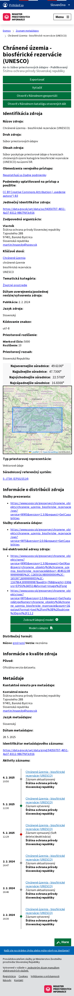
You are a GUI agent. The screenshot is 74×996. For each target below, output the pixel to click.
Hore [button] (65, 942)
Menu (60, 17)
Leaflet (35, 451)
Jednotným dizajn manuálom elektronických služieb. (31, 969)
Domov (7, 30)
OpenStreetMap (50, 452)
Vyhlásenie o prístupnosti (45, 976)
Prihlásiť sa (16, 5)
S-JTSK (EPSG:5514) (15, 479)
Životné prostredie (15, 285)
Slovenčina (58, 5)
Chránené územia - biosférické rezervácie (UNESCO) (45, 773)
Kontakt (18, 980)
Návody (7, 980)
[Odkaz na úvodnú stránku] (16, 17)
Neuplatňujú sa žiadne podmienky (24, 175)
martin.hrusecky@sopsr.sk (20, 244)
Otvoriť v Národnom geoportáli (37, 95)
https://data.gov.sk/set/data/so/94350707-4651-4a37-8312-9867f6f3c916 (34, 210)
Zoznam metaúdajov (27, 30)
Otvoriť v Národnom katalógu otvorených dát (37, 104)
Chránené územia (14, 258)
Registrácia (9, 976)
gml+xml (19, 643)
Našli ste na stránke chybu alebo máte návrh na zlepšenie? (37, 950)
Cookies (23, 976)
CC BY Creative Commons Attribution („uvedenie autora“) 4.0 (34, 194)
